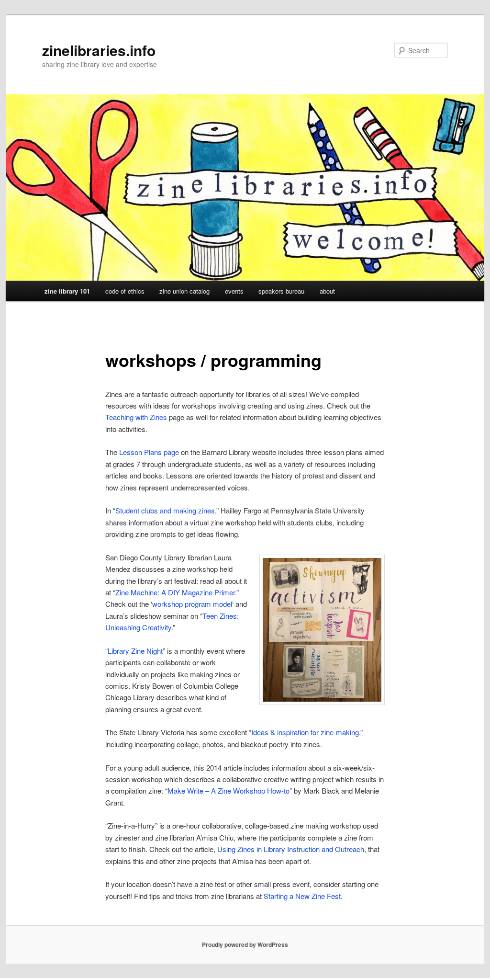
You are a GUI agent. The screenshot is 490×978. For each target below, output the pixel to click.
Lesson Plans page (149, 452)
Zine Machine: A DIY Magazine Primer (175, 592)
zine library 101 (67, 291)
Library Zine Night (135, 651)
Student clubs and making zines (165, 510)
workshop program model (192, 604)
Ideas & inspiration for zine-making (305, 732)
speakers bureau (281, 291)
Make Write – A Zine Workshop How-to (228, 790)
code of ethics (125, 291)
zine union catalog (184, 291)
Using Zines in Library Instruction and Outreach (290, 849)
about (327, 291)
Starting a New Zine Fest (302, 896)
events (234, 291)
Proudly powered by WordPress (245, 944)
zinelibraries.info (99, 50)
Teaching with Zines (136, 417)
